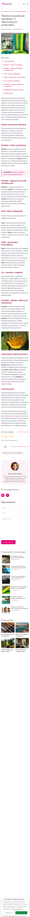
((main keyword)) (9, 61)
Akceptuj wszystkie (21, 912)
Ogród (6, 11)
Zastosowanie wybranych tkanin (13, 90)
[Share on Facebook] (2, 495)
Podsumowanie (8, 93)
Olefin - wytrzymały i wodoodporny (14, 77)
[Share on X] (7, 495)
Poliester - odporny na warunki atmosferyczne (13, 69)
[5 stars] (13, 436)
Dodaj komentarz (8, 542)
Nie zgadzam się (9, 912)
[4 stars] (10, 436)
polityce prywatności (18, 909)
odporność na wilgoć (12, 416)
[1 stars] (2, 436)
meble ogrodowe (6, 381)
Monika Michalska (6, 29)
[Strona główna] (1, 11)
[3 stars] (7, 436)
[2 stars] (5, 436)
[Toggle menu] (27, 4)
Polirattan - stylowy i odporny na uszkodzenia (14, 85)
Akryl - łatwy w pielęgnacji (12, 74)
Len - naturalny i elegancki (12, 81)
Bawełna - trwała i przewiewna (13, 65)
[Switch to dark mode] (24, 4)
